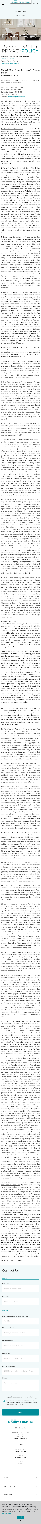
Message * (5, 1378)
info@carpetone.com (16, 97)
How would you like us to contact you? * (15, 1316)
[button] (30, 4)
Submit (20, 1412)
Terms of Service (7, 59)
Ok (20, 1517)
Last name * (6, 1296)
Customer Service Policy (10, 63)
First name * (6, 1283)
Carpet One (5, 22)
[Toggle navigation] (3, 4)
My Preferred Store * (9, 1366)
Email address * (7, 1340)
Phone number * (7, 1328)
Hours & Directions (20, 1438)
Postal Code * (6, 1353)
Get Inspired (9, 1486)
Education (8, 1495)
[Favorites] (34, 4)
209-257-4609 (20, 15)
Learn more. (7, 1514)
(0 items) (37, 3)
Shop (6, 1478)
